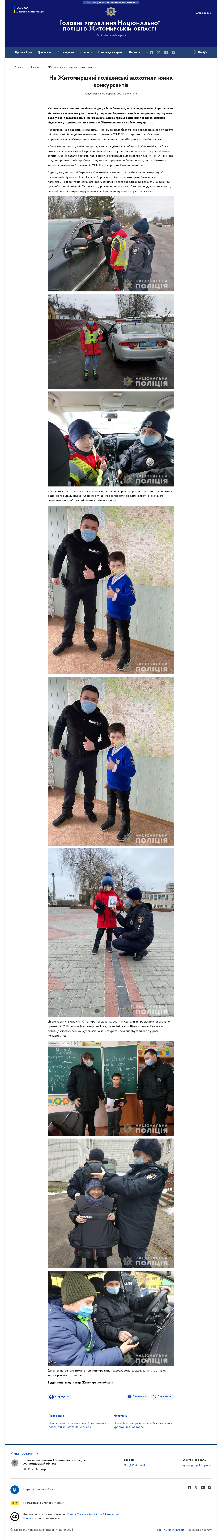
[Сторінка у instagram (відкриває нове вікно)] (174, 52)
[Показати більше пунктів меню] (146, 52)
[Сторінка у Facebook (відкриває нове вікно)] (151, 52)
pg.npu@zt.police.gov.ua (196, 1465)
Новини (34, 67)
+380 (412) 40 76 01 (133, 1465)
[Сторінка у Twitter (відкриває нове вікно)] (159, 52)
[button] (24, 1454)
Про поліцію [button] (23, 52)
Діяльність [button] (45, 52)
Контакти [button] (86, 52)
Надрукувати (62, 1396)
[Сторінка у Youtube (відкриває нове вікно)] (166, 52)
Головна (19, 67)
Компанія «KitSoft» (174, 1530)
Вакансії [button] (134, 52)
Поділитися (139, 1396)
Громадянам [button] (66, 52)
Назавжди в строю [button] (110, 52)
